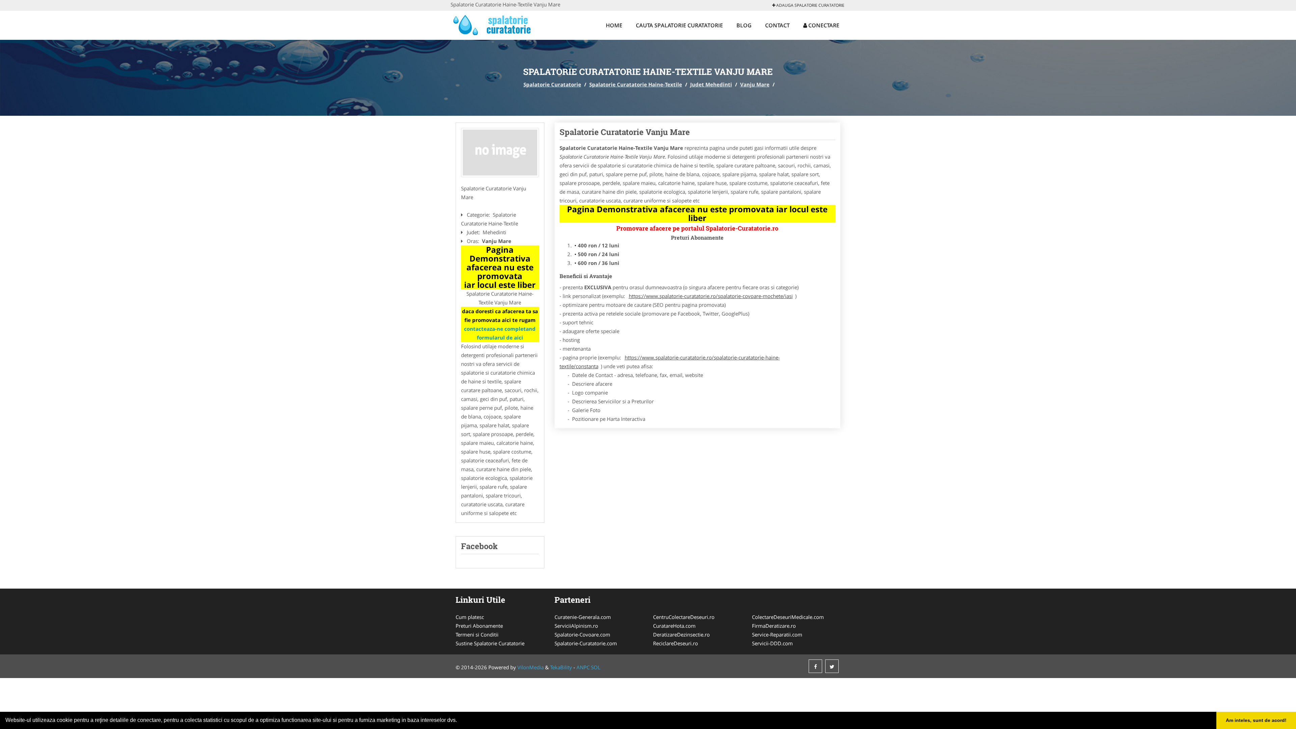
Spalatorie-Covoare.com (582, 634)
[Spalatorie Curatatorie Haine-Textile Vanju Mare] (500, 152)
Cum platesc (470, 617)
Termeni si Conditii (477, 634)
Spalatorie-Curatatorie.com (586, 643)
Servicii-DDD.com (772, 643)
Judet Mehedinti (711, 84)
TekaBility (561, 667)
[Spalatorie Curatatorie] (495, 24)
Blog (744, 25)
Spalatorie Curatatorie (552, 84)
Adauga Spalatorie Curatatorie (809, 5)
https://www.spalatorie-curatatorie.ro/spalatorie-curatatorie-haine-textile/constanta (670, 362)
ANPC (583, 667)
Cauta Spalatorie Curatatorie (679, 25)
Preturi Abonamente (479, 625)
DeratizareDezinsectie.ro (681, 634)
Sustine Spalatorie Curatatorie (490, 643)
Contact (777, 25)
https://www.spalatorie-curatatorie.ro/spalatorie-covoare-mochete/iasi (711, 296)
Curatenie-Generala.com (583, 617)
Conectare (823, 25)
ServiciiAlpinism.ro (576, 625)
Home (614, 25)
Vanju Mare (755, 84)
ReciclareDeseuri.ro (675, 643)
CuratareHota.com (674, 625)
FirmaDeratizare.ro (774, 625)
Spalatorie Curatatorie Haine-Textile (635, 84)
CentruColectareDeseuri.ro (683, 617)
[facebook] (815, 666)
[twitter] (832, 666)
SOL (595, 667)
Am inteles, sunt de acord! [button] (1256, 720)
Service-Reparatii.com (777, 634)
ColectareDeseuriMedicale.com (788, 617)
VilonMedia (530, 667)
